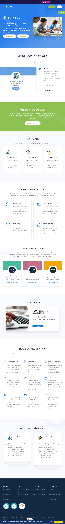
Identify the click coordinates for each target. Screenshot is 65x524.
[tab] (50, 69)
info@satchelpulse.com (54, 494)
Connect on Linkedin (40, 492)
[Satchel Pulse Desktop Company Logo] (9, 7)
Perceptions (7, 494)
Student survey (17, 203)
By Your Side (7, 497)
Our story (51, 489)
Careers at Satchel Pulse (54, 492)
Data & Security (47, 517)
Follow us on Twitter (40, 489)
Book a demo (10, 36)
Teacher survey (12, 276)
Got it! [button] (58, 521)
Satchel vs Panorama (25, 489)
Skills (5, 492)
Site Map (34, 517)
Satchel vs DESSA (24, 494)
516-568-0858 (53, 499)
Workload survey (48, 224)
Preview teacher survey (12, 282)
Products (33, 7)
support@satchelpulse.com (55, 497)
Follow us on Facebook (40, 497)
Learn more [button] (40, 521)
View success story (38, 326)
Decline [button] (51, 521)
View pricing (7, 499)
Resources (38, 7)
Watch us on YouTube (40, 494)
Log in (59, 7)
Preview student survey (32, 282)
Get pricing (23, 36)
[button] (5, 445)
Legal (53, 517)
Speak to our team (32, 123)
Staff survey (16, 224)
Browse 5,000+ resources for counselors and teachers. (32, 2)
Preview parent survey (52, 282)
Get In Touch (28, 517)
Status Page (40, 517)
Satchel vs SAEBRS (24, 492)
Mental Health (7, 489)
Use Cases (27, 7)
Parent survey (47, 203)
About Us (44, 7)
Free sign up (51, 7)
